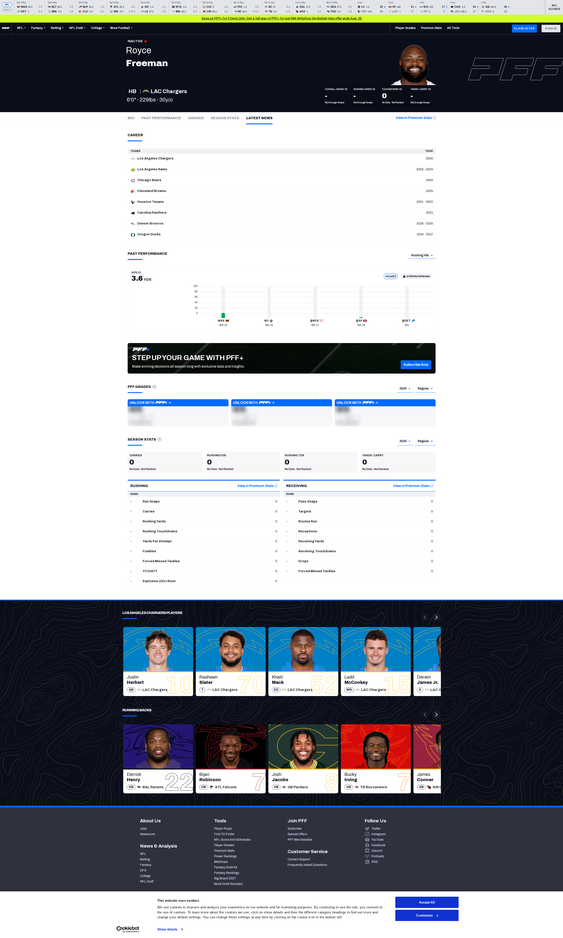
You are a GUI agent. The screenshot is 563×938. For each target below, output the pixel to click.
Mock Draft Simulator (228, 884)
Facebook (378, 845)
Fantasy (145, 865)
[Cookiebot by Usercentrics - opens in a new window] (127, 929)
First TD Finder (224, 834)
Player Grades (224, 845)
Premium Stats (224, 850)
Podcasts (377, 856)
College (145, 876)
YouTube (377, 839)
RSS (374, 861)
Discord (376, 850)
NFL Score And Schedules (232, 839)
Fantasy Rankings (226, 873)
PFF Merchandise (300, 839)
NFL (7, 4)
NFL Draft (147, 881)
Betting (145, 859)
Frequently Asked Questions (307, 865)
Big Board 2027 (225, 878)
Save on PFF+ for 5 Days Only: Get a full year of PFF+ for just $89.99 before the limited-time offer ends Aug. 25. (282, 18)
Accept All (427, 902)
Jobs (143, 828)
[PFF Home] (6, 28)
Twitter (376, 828)
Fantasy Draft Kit (225, 867)
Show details (167, 929)
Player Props (223, 828)
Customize (424, 915)
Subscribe (295, 828)
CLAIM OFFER (524, 28)
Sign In (551, 28)
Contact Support (299, 859)
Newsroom (147, 834)
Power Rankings (225, 856)
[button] (416, 365)
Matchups (221, 861)
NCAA (7, 10)
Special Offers (297, 834)
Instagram (378, 834)
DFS (143, 870)
